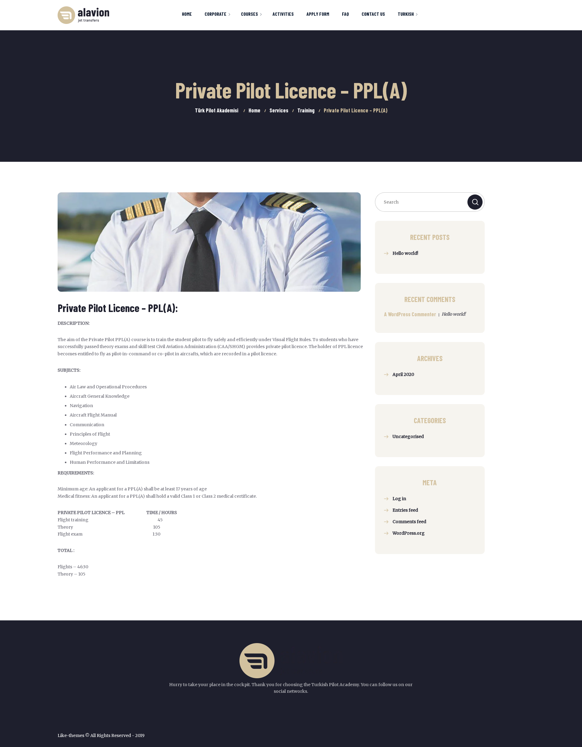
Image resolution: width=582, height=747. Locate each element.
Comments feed (409, 521)
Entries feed (405, 510)
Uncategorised (408, 436)
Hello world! (405, 253)
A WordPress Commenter (410, 314)
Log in (399, 498)
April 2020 (403, 374)
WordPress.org (409, 533)
